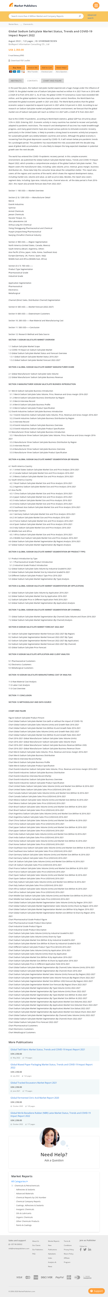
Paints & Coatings (24, 1225)
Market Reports (53, 1241)
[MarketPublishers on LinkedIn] (89, 1250)
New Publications (52, 1247)
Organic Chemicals (24, 1217)
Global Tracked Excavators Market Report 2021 (34, 1082)
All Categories (18, 1181)
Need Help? (61, 67)
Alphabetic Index (52, 1256)
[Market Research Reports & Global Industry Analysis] (23, 5)
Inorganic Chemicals (25, 1209)
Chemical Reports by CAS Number (31, 1197)
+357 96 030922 (16, 1244)
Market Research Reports (14, 24)
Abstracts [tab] (16, 80)
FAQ (33, 1254)
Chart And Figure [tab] (52, 80)
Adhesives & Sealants (25, 1189)
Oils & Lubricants (23, 1213)
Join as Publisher (88, 1240)
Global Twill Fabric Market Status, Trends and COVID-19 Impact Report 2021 (48, 1049)
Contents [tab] (32, 80)
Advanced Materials (25, 1193)
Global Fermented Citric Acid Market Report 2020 (35, 1097)
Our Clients (36, 1245)
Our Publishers (37, 1249)
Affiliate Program (67, 1260)
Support (98, 1291)
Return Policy (68, 1254)
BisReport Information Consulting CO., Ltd (29, 44)
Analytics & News (52, 1264)
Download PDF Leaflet (20, 60)
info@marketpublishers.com (19, 1248)
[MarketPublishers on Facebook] (81, 1250)
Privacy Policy (69, 1249)
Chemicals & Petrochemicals (27, 1185)
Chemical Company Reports (28, 1201)
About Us (35, 1241)
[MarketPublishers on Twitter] (85, 1250)
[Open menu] (96, 5)
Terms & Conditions (68, 1243)
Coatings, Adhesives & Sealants (30, 1205)
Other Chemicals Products (27, 1221)
